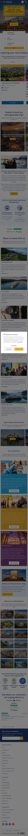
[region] (14, 342)
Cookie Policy (20, 342)
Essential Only (9, 349)
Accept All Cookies (18, 349)
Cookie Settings (14, 345)
